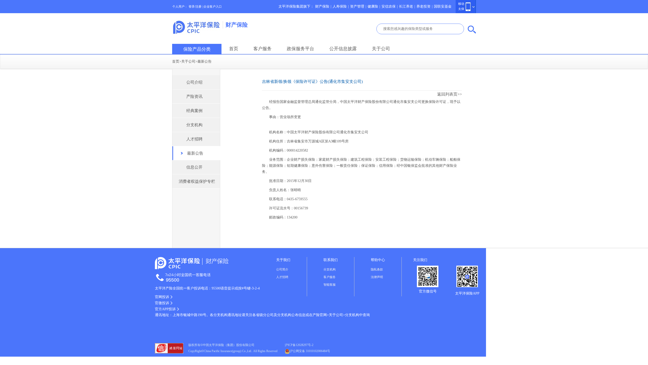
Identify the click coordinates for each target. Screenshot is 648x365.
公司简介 (282, 269)
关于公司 (381, 48)
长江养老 (406, 6)
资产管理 (357, 6)
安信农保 (388, 6)
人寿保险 (340, 6)
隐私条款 (377, 269)
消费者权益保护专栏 (197, 181)
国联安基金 (443, 6)
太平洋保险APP (467, 293)
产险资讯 (194, 96)
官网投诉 (162, 297)
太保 (461, 9)
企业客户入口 (213, 6)
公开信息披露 (343, 48)
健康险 (373, 6)
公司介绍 (194, 82)
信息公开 (194, 167)
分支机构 (194, 125)
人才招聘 (194, 139)
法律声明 (377, 277)
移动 (461, 4)
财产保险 (322, 6)
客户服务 (262, 48)
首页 (233, 48)
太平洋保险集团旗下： (296, 6)
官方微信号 (428, 291)
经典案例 (194, 110)
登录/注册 (195, 6)
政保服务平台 (300, 48)
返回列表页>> (449, 94)
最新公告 (204, 61)
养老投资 (423, 6)
